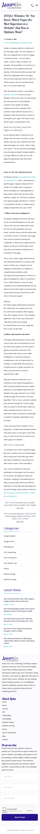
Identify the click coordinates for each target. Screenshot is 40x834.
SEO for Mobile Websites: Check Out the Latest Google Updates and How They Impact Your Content (20, 516)
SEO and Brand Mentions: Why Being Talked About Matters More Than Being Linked (19, 640)
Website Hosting (10, 579)
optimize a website (11, 94)
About (4, 705)
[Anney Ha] (11, 5)
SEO (3, 712)
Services (5, 709)
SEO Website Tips (25, 43)
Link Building (6, 719)
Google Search (9, 541)
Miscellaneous (9, 547)
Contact (5, 739)
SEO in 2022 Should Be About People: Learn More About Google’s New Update (20, 503)
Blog (3, 736)
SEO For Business (10, 558)
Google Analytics (10, 536)
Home (4, 702)
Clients (4, 729)
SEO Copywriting (12, 43)
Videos (6, 568)
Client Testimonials (9, 732)
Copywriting (6, 715)
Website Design (9, 574)
